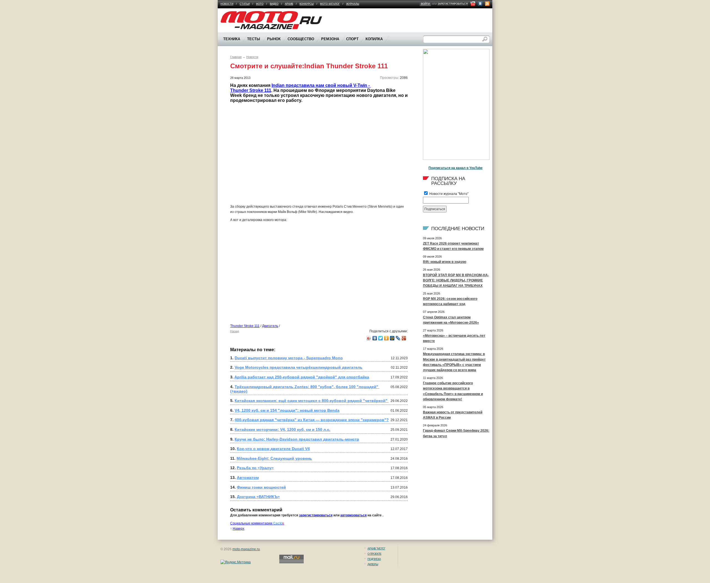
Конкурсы (307, 3)
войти (425, 3)
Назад (234, 331)
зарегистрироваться (453, 3)
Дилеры (372, 564)
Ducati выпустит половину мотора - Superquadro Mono (289, 358)
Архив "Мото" (376, 548)
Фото (259, 3)
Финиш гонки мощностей (261, 487)
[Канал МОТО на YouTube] (473, 3)
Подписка (374, 559)
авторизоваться (353, 515)
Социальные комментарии (257, 523)
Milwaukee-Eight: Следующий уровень (274, 458)
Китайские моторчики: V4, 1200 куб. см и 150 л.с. (282, 429)
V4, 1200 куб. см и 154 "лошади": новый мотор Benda (287, 410)
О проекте (374, 553)
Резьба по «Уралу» (255, 468)
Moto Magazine (232, 14)
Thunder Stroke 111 (245, 326)
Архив (289, 3)
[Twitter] (381, 338)
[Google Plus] (404, 338)
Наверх (238, 529)
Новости (226, 3)
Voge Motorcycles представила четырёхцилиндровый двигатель (298, 367)
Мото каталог (330, 3)
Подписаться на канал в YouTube (455, 168)
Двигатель (270, 326)
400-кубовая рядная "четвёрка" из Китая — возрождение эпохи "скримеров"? (312, 420)
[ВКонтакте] (375, 338)
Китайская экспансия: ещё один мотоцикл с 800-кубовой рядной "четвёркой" (312, 400)
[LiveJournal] (398, 338)
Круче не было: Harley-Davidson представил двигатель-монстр (297, 439)
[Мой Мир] (392, 338)
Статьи (245, 3)
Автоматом (248, 477)
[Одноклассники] (386, 338)
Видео (274, 3)
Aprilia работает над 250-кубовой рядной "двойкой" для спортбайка (301, 377)
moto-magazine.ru (246, 549)
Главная (236, 57)
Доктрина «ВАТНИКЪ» (258, 496)
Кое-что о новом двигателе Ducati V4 (273, 448)
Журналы (352, 3)
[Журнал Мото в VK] (480, 3)
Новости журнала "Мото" (448, 194)
